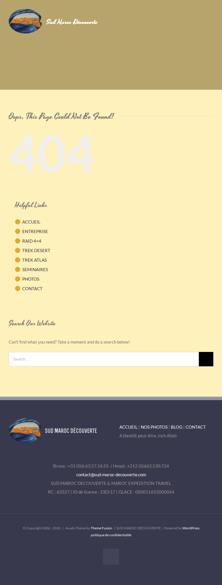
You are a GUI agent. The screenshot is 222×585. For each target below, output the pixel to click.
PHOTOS (30, 279)
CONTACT (32, 288)
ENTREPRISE (35, 231)
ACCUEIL (31, 221)
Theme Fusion (101, 528)
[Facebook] (111, 557)
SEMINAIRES (35, 269)
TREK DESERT (36, 250)
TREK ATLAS (34, 259)
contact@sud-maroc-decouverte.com (111, 474)
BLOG (176, 427)
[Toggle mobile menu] (211, 18)
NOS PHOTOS (154, 427)
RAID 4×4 (31, 240)
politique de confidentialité (111, 535)
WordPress (190, 528)
